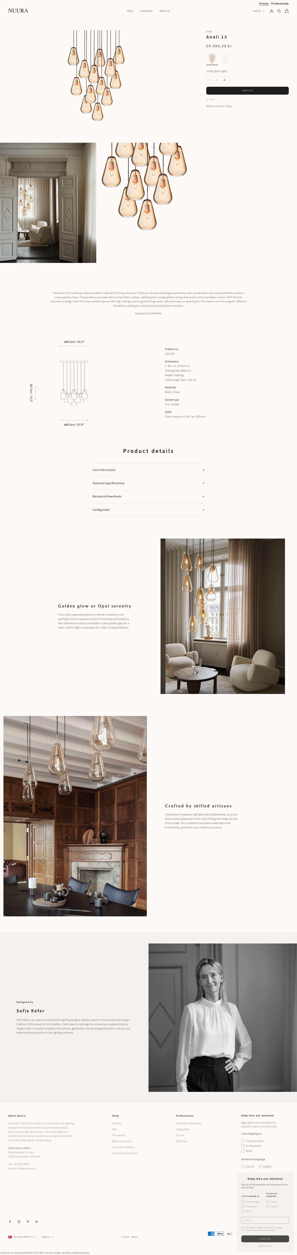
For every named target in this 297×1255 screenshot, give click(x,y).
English (257, 11)
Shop (130, 11)
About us (165, 11)
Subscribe (265, 1239)
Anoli (209, 31)
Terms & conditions (123, 1147)
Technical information (189, 1123)
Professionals (280, 3)
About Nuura (17, 1116)
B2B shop (181, 1141)
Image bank (183, 1129)
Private (263, 3)
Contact (116, 1123)
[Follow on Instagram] (19, 1221)
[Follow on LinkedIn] (36, 1221)
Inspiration (146, 11)
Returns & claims (121, 1141)
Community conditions (125, 1153)
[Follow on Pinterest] (28, 1221)
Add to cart (247, 90)
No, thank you (265, 1246)
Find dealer (118, 1135)
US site (180, 1135)
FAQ (114, 1129)
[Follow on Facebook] (10, 1221)
